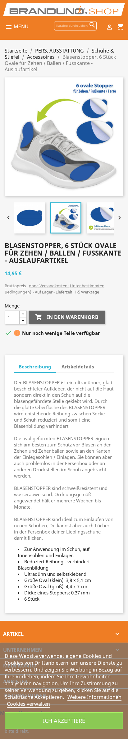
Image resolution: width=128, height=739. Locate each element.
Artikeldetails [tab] (78, 366)
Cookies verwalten (28, 703)
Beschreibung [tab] (35, 366)
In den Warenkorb (66, 317)
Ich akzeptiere (64, 720)
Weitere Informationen (94, 697)
